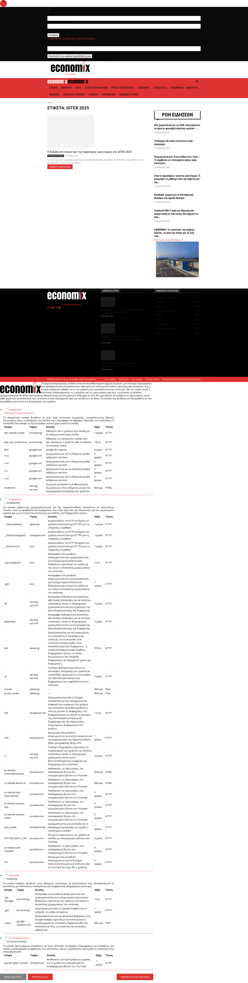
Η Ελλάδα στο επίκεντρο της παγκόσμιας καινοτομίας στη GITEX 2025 (89, 152)
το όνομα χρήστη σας (59, 22)
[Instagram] (50, 307)
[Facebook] (48, 307)
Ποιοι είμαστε (110, 379)
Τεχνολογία (160, 87)
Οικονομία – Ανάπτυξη (184, 87)
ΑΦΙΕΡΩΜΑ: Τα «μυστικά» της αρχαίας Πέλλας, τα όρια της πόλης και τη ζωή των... (174, 233)
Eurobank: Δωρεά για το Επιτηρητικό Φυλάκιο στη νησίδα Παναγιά (173, 196)
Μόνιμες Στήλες (129, 94)
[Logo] (57, 82)
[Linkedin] (53, 307)
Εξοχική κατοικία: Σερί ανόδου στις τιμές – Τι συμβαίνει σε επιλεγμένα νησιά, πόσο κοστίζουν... (177, 160)
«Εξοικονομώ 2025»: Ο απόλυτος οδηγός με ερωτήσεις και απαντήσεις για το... (121, 364)
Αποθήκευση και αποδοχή (135, 976)
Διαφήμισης (15, 499)
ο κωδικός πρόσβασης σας (61, 31)
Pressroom (108, 94)
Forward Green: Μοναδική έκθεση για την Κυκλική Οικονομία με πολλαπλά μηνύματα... (122, 338)
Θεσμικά (54, 94)
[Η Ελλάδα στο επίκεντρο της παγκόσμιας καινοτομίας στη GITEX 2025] (97, 131)
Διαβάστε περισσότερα (60, 167)
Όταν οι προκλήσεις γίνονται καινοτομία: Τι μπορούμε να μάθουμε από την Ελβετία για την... (177, 179)
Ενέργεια (66, 87)
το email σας (54, 52)
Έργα (78, 87)
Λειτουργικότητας (18, 938)
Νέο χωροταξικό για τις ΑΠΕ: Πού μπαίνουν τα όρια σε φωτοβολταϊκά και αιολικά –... (177, 127)
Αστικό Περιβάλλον (96, 87)
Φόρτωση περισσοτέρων (167, 239)
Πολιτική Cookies (152, 379)
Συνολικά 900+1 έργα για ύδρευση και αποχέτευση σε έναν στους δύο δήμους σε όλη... (176, 213)
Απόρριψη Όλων (13, 976)
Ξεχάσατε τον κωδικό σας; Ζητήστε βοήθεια (71, 38)
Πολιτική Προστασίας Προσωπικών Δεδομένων (181, 379)
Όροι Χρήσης (136, 379)
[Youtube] (59, 307)
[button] (197, 81)
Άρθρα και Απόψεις (74, 94)
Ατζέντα (93, 94)
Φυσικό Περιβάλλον (122, 87)
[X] (56, 307)
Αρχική (53, 87)
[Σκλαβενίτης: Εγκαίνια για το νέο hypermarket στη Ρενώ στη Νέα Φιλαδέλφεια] (124, 302)
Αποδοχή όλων (40, 976)
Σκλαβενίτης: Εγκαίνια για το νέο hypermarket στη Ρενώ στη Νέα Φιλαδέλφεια (122, 311)
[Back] (48, 8)
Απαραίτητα (15, 409)
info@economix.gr (72, 304)
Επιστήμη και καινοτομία (55, 155)
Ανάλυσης (14, 875)
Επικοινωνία (124, 379)
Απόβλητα (143, 87)
